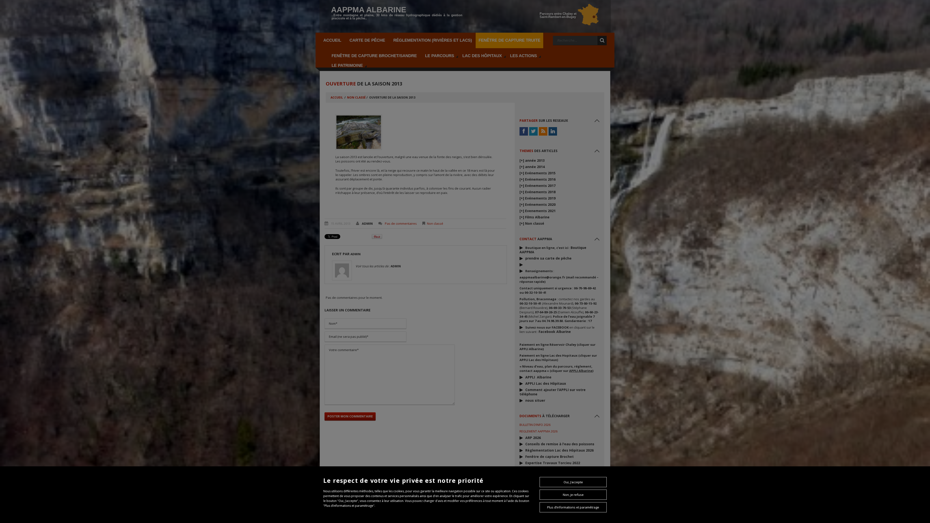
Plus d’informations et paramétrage (573, 507)
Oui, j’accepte (573, 482)
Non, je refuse (573, 494)
